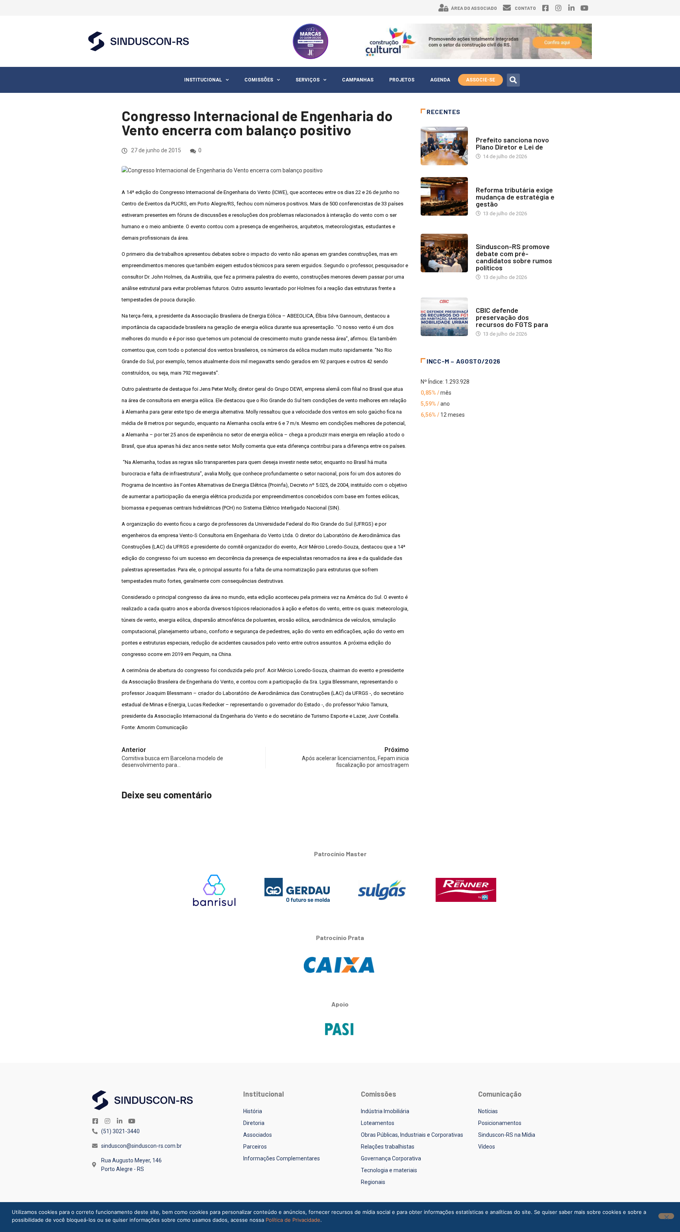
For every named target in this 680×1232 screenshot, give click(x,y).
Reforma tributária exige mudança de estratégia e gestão (515, 196)
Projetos (401, 80)
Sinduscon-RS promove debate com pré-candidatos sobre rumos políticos (514, 257)
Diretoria (253, 1123)
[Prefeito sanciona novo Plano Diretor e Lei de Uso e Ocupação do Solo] (444, 146)
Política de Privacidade (293, 1220)
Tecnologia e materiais (389, 1170)
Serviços (308, 80)
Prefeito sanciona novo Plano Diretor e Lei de (512, 143)
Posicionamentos (499, 1123)
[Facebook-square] (545, 7)
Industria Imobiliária (502, 182)
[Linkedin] (571, 7)
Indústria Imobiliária (385, 1111)
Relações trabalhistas (387, 1146)
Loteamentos (377, 1123)
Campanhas (357, 80)
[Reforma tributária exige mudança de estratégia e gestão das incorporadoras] (444, 196)
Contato (525, 8)
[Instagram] (558, 7)
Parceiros (255, 1146)
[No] (666, 1216)
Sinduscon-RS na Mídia (506, 1135)
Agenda (440, 80)
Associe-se (480, 80)
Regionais (373, 1182)
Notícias (487, 132)
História (252, 1111)
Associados (257, 1135)
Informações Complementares (281, 1158)
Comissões (258, 80)
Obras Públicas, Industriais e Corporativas (412, 1135)
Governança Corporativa (391, 1158)
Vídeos (486, 1146)
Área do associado (474, 8)
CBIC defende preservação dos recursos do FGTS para (512, 317)
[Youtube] (584, 7)
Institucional (203, 80)
